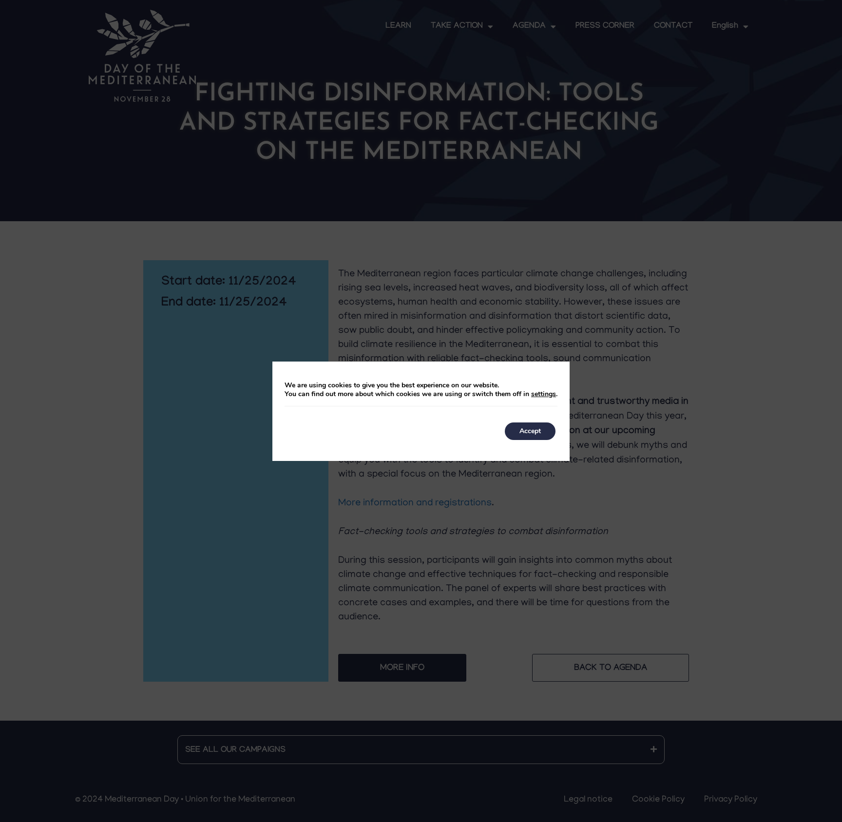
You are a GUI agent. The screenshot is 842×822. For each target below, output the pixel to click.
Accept (530, 431)
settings (543, 394)
